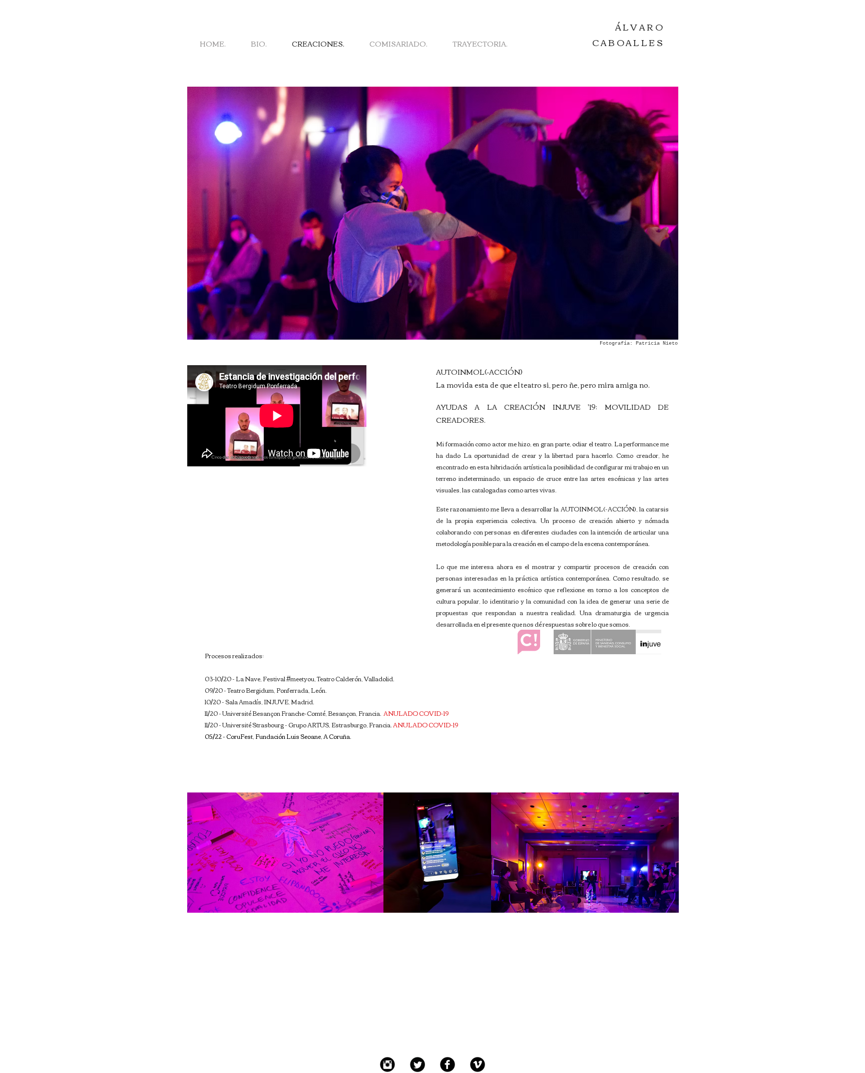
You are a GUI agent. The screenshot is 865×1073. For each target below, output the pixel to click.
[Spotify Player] (259, 525)
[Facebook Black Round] (447, 1064)
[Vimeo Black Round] (477, 1064)
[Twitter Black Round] (417, 1064)
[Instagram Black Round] (387, 1064)
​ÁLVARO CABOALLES (628, 34)
